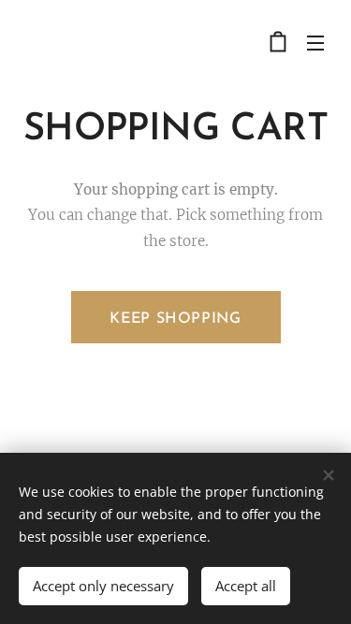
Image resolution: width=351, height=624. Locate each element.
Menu (315, 42)
